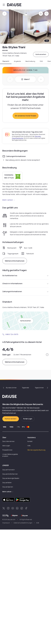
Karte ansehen (41, 54)
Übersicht (5, 61)
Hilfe (28, 446)
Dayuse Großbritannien (10, 474)
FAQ (41, 61)
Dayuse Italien (7, 483)
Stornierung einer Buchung (36, 450)
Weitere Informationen (14, 261)
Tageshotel (25, 388)
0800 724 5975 (11, 334)
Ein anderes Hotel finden (25, 115)
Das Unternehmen (8, 441)
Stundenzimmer (11, 388)
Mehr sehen (7, 200)
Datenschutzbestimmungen (23, 523)
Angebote (17, 61)
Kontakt (29, 441)
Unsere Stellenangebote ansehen (10, 455)
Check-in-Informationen (12, 283)
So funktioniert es (9, 275)
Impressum (6, 523)
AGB (37, 523)
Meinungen (6, 446)
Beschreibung (30, 61)
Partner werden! (10, 419)
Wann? (27, 79)
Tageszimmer (39, 388)
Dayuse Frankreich (8, 470)
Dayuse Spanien (7, 487)
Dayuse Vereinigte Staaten (10, 478)
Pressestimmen (7, 450)
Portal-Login (27, 419)
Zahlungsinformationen (12, 291)
